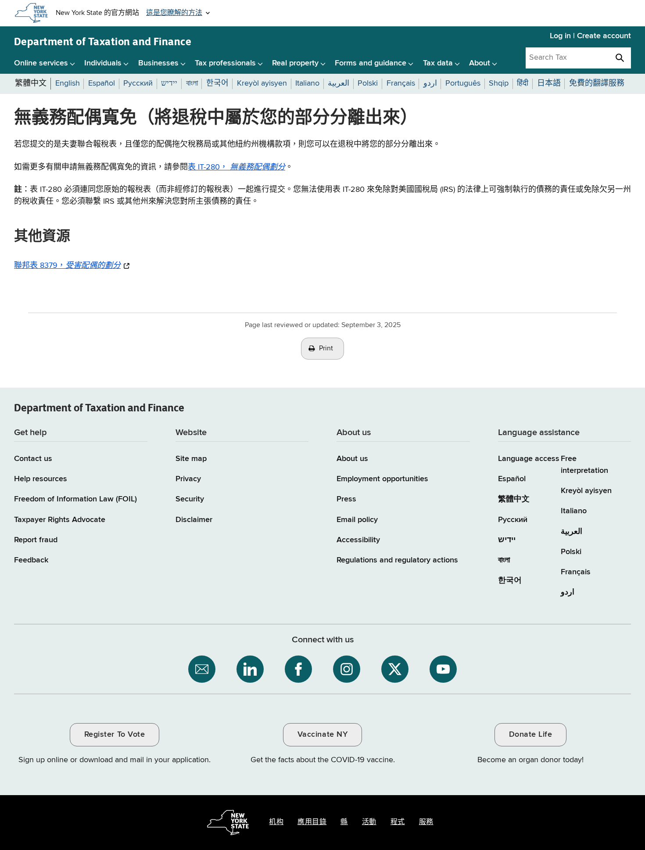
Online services (41, 63)
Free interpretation (584, 465)
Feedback (31, 560)
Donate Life (530, 734)
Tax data (438, 63)
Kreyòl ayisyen (586, 491)
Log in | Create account (590, 36)
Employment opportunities (382, 479)
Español (512, 479)
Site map (191, 459)
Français (576, 572)
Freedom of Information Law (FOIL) (75, 499)
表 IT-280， (236, 167)
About (479, 63)
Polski (571, 552)
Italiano (574, 511)
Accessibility (358, 540)
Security (190, 499)
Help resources (40, 479)
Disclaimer (194, 520)
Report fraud (35, 540)
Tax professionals (225, 63)
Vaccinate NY (322, 734)
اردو (567, 592)
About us (352, 459)
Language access (528, 459)
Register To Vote (114, 734)
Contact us (33, 459)
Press (346, 499)
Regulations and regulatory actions (397, 560)
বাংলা (504, 560)
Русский (512, 520)
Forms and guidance (370, 63)
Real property (295, 63)
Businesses (158, 63)
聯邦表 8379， (67, 265)
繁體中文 (514, 499)
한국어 (510, 580)
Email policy (357, 520)
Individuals (103, 63)
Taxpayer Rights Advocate (59, 520)
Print (326, 348)
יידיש (507, 540)
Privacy (188, 479)
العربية (571, 532)
